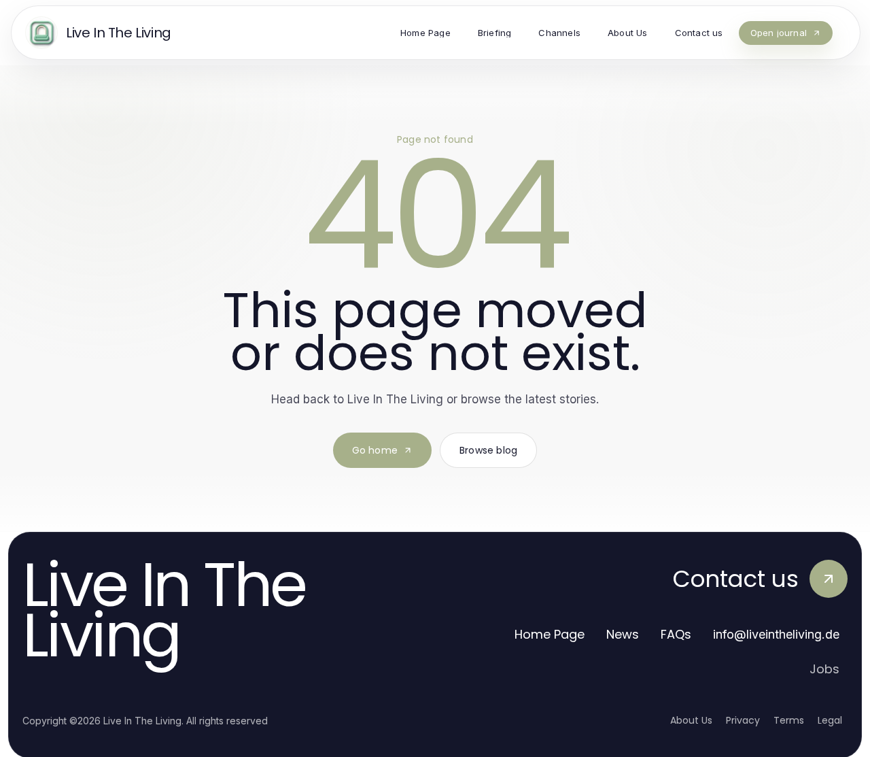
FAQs (676, 634)
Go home (375, 450)
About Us (691, 720)
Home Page (550, 634)
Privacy (743, 720)
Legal (830, 720)
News (622, 634)
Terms (788, 720)
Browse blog (488, 450)
